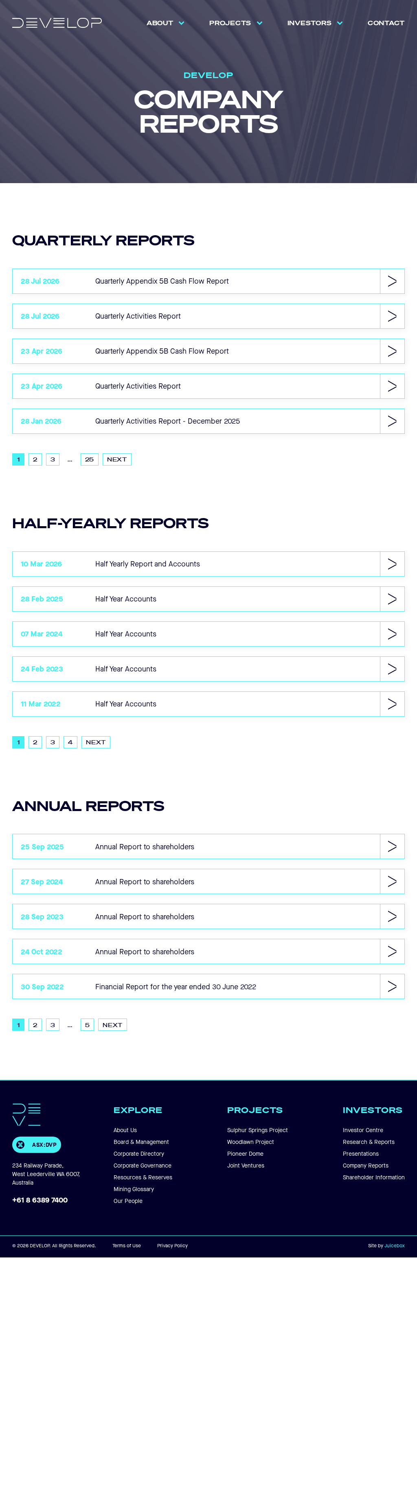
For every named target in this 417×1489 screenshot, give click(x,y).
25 (89, 459)
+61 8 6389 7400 (40, 1200)
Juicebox (394, 1245)
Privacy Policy (172, 1245)
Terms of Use (126, 1245)
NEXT (117, 459)
